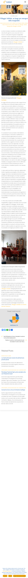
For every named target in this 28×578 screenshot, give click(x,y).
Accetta (5, 575)
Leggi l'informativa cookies (19, 575)
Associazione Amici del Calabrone (10, 24)
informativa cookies (7, 571)
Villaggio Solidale (17, 42)
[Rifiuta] (26, 572)
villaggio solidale (17, 26)
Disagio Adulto (21, 23)
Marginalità (9, 26)
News (26, 23)
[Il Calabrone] (7, 3)
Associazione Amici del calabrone (8, 23)
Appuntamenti (4, 370)
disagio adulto (23, 24)
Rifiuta (10, 575)
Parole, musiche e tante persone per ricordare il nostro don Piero (14, 340)
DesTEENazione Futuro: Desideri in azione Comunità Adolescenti (14, 337)
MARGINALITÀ (14, 325)
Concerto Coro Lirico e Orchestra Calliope (13, 390)
